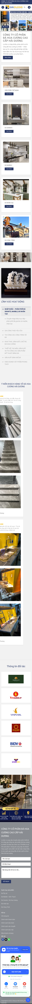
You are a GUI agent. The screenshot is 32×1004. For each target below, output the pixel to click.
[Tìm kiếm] (24, 7)
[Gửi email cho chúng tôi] (6, 939)
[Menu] (2, 7)
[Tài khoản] (29, 7)
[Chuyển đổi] (3, 309)
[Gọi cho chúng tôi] (9, 939)
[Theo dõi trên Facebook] (2, 939)
